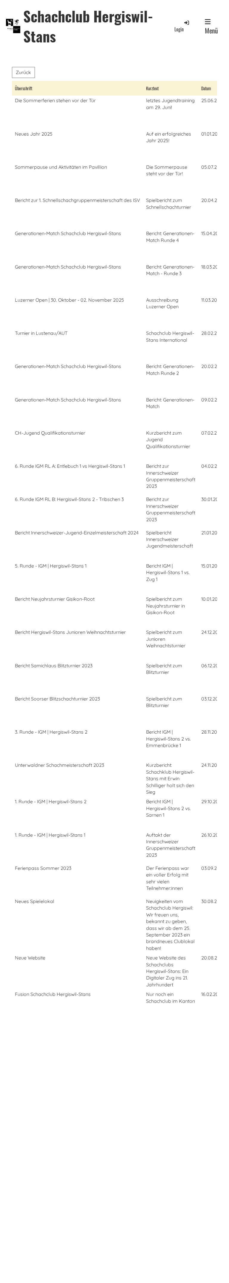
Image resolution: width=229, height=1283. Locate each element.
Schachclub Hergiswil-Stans (88, 26)
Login (179, 29)
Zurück (23, 72)
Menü (211, 30)
